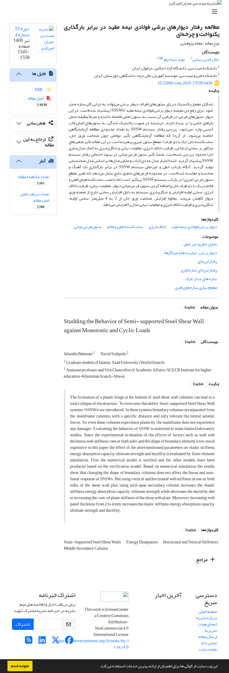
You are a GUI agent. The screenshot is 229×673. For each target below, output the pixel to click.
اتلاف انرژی (157, 227)
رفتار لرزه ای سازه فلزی (199, 270)
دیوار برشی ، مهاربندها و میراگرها (190, 253)
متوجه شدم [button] (20, 665)
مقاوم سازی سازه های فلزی (196, 287)
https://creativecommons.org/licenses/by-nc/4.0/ (92, 644)
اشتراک (23, 624)
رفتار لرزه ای (207, 261)
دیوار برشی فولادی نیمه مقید (194, 227)
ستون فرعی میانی (88, 227)
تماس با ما (209, 643)
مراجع (202, 559)
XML (39, 90)
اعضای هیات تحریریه (207, 627)
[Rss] (28, 642)
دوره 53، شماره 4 (22, 31)
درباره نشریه (206, 618)
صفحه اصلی (208, 611)
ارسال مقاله (207, 637)
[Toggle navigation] (116, 11)
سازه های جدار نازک (201, 279)
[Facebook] (69, 642)
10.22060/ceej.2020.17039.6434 (184, 83)
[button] (98, 667)
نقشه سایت (208, 649)
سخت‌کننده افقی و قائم (125, 227)
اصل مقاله (37, 101)
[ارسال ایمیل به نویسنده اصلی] (161, 58)
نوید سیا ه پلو (174, 59)
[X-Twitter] (55, 642)
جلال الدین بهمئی (206, 59)
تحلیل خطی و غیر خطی (200, 244)
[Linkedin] (42, 642)
